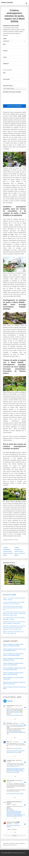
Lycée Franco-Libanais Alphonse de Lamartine (14, 802)
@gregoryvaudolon (18, 705)
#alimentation (9, 772)
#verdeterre (16, 770)
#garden (8, 750)
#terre (20, 770)
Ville (4, 72)
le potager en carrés (11, 760)
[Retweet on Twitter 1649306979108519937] (9, 818)
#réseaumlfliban (18, 813)
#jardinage (18, 715)
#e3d (24, 814)
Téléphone (6, 63)
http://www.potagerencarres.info (13, 766)
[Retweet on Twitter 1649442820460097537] (9, 738)
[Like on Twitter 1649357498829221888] (12, 798)
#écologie (8, 793)
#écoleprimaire (9, 813)
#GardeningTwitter (16, 825)
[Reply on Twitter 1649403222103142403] (7, 756)
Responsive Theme (21, 852)
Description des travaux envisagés (12, 91)
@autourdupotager (18, 780)
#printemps (14, 772)
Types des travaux (8, 85)
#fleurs (11, 825)
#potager (12, 769)
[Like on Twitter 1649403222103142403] (12, 756)
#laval (8, 715)
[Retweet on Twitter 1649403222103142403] (9, 756)
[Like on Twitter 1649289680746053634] (12, 832)
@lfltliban (8, 804)
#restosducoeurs (12, 715)
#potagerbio (17, 769)
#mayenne (17, 711)
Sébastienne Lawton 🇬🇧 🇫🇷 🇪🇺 (13, 822)
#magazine (12, 732)
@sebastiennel (9, 823)
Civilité (4, 38)
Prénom (5, 50)
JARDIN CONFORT (7, 2)
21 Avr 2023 (9, 707)
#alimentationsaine (18, 816)
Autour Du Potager (11, 780)
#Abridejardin (9, 752)
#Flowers (8, 825)
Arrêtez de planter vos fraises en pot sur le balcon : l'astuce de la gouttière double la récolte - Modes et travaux (13, 608)
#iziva (13, 752)
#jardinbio (24, 732)
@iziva (11, 741)
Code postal (6, 79)
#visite (22, 770)
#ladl (13, 813)
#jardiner (23, 768)
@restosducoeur (10, 711)
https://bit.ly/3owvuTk (17, 748)
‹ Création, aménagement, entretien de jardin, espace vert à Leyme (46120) (8, 551)
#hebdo (16, 732)
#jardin (11, 750)
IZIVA (8, 741)
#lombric (12, 770)
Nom (4, 44)
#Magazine (18, 725)
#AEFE (12, 812)
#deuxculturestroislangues (12, 814)
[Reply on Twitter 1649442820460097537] (7, 738)
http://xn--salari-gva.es (15, 712)
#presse (8, 732)
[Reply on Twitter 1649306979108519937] (7, 818)
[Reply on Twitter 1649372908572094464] (7, 776)
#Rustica (22, 725)
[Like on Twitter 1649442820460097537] (12, 738)
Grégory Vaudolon (10, 705)
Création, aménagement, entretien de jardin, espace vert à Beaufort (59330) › (19, 551)
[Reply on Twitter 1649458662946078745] (7, 719)
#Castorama (17, 752)
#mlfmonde (9, 812)
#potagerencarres (17, 768)
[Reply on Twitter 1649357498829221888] (7, 798)
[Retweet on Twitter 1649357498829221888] (9, 798)
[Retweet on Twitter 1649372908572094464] (9, 776)
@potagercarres (19, 760)
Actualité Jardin (10, 594)
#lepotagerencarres (10, 768)
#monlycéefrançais (18, 812)
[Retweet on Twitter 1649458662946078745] (9, 719)
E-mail (5, 57)
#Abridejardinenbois (21, 750)
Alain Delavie (9, 723)
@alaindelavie (15, 723)
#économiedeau (18, 793)
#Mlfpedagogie (20, 814)
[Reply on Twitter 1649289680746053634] (7, 832)
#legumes (21, 769)
